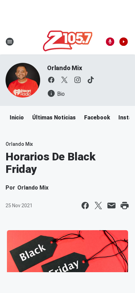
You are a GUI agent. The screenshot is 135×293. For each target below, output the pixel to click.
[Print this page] (124, 205)
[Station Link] (67, 42)
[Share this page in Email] (111, 205)
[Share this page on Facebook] (85, 205)
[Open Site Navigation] (10, 41)
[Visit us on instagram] (77, 80)
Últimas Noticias (54, 117)
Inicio (17, 117)
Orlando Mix (64, 68)
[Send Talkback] (110, 41)
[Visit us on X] (64, 80)
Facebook (97, 117)
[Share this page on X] (98, 205)
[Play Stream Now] (123, 41)
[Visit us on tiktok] (91, 80)
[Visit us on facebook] (51, 80)
